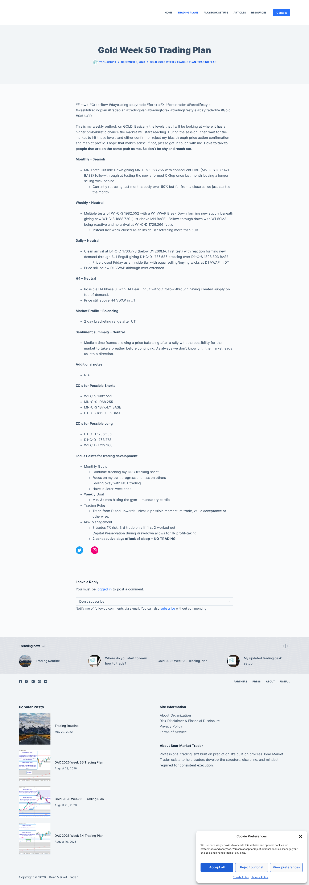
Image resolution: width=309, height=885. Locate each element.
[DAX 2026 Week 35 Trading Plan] (34, 765)
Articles (240, 12)
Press (256, 681)
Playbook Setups (216, 12)
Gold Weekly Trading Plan (177, 62)
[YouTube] (45, 681)
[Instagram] (33, 681)
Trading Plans (188, 12)
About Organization (175, 715)
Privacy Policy (259, 877)
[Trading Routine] (25, 661)
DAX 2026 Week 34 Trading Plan (79, 836)
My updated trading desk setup (263, 660)
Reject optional (251, 867)
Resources (259, 12)
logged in (104, 589)
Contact (281, 12)
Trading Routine (48, 661)
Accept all (217, 867)
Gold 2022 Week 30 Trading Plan (182, 661)
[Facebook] (20, 681)
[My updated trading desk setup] (233, 661)
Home (168, 12)
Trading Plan (207, 62)
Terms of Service (173, 732)
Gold (153, 62)
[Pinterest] (39, 681)
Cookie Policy (241, 877)
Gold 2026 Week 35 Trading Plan (79, 799)
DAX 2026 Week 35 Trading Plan (79, 762)
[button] (300, 836)
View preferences (286, 867)
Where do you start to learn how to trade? (126, 660)
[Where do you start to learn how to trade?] (94, 661)
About (270, 681)
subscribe (167, 608)
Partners (240, 681)
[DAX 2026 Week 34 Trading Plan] (34, 838)
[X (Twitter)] (26, 681)
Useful (285, 681)
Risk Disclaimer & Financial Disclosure (190, 721)
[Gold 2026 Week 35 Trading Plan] (34, 802)
